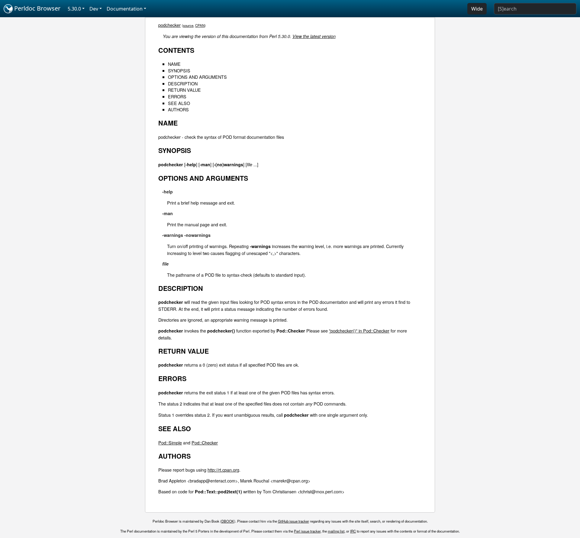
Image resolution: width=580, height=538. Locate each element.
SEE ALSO (179, 103)
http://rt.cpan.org (223, 469)
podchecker (169, 25)
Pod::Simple (170, 442)
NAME (174, 64)
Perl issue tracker (307, 531)
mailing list (336, 531)
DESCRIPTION (183, 83)
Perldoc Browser (36, 8)
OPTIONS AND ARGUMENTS (197, 77)
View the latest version (314, 36)
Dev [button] (93, 8)
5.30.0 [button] (74, 8)
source (188, 25)
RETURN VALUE (184, 90)
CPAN (200, 25)
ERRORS (177, 96)
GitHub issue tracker (293, 521)
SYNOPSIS (179, 70)
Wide (477, 8)
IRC (353, 531)
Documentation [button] (125, 8)
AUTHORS (178, 109)
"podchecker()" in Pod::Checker (359, 330)
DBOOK (227, 521)
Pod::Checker (205, 442)
